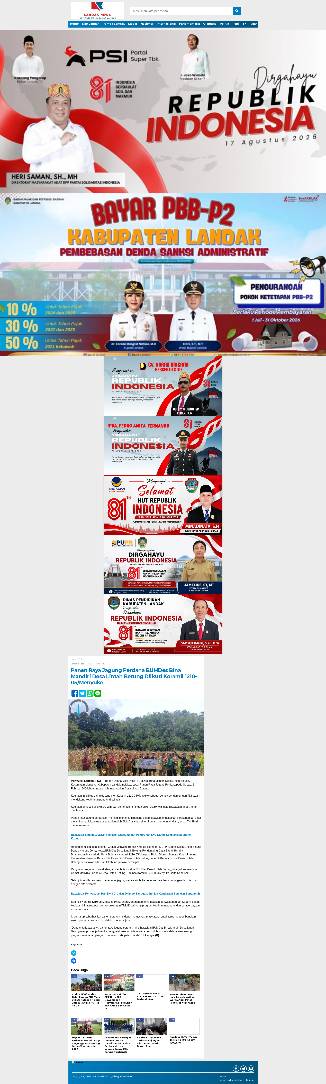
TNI (244, 23)
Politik (224, 23)
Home (74, 23)
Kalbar (132, 23)
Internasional (166, 23)
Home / (75, 659)
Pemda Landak (114, 23)
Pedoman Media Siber (231, 1080)
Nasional (147, 23)
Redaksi (223, 1076)
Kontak (250, 1080)
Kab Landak (90, 23)
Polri (235, 23)
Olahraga (209, 23)
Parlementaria (189, 23)
